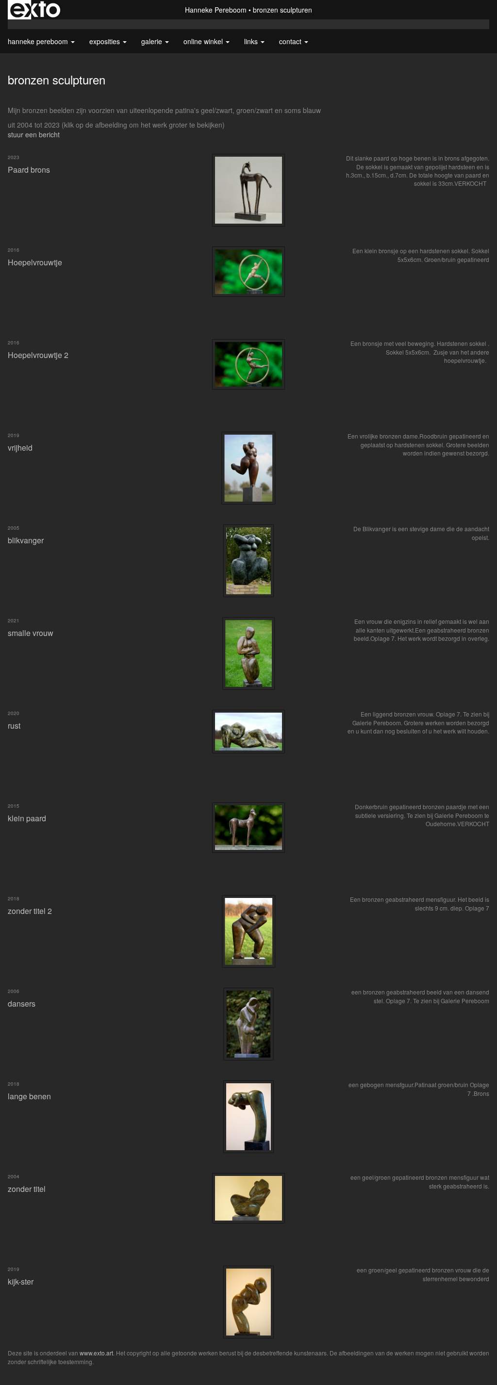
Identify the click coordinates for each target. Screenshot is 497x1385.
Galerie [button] (152, 41)
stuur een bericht (34, 134)
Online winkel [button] (204, 41)
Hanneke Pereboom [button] (39, 41)
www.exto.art (96, 1353)
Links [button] (252, 41)
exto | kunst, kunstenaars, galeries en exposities (35, 9)
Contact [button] (291, 41)
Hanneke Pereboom (216, 10)
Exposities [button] (105, 41)
